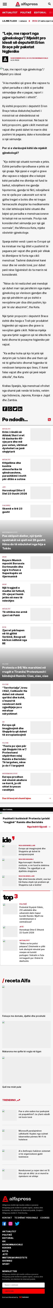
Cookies (44, 1217)
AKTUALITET (10, 12)
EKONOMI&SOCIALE (12, 1244)
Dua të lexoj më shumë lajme (16, 798)
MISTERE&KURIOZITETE (14, 1257)
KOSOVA (6, 1248)
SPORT (6, 1264)
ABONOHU (9, 1291)
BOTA (5, 1251)
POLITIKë (25, 12)
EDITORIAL (40, 12)
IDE (4, 1241)
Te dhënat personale (26, 1217)
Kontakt (7, 1217)
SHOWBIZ (7, 1261)
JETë (5, 1254)
